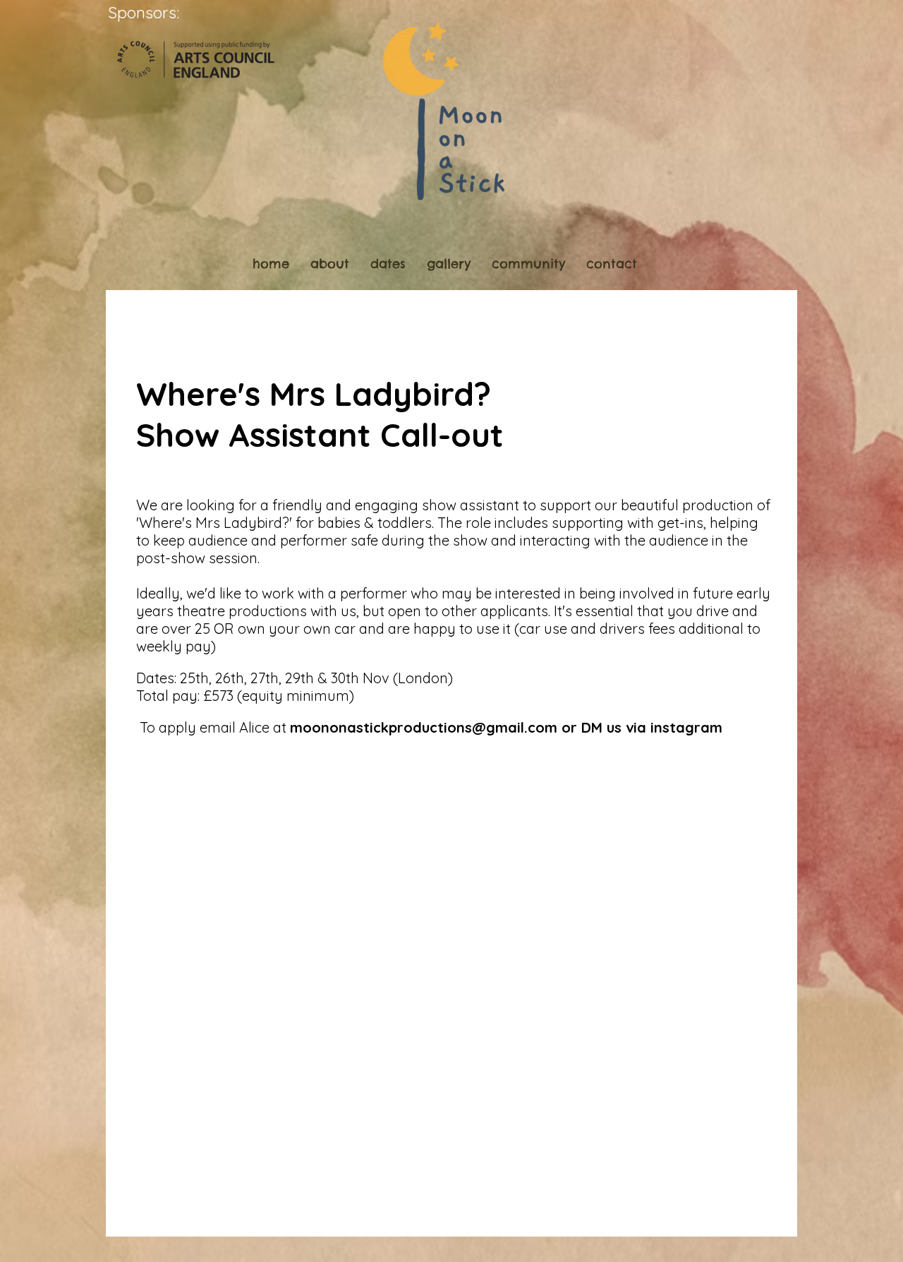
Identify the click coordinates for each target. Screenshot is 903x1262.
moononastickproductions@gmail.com (423, 727)
